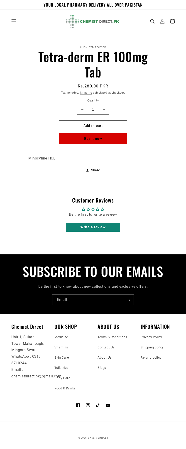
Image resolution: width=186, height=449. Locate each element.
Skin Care (61, 357)
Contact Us (106, 347)
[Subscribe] (129, 300)
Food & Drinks (65, 388)
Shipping (86, 92)
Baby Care (62, 378)
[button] (14, 21)
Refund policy (151, 357)
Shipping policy (152, 347)
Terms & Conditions (112, 337)
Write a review (92, 227)
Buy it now (93, 139)
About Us (105, 357)
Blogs (102, 367)
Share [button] (95, 170)
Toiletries (61, 367)
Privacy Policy (151, 337)
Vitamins (61, 347)
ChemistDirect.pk (98, 438)
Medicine (61, 337)
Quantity (93, 100)
